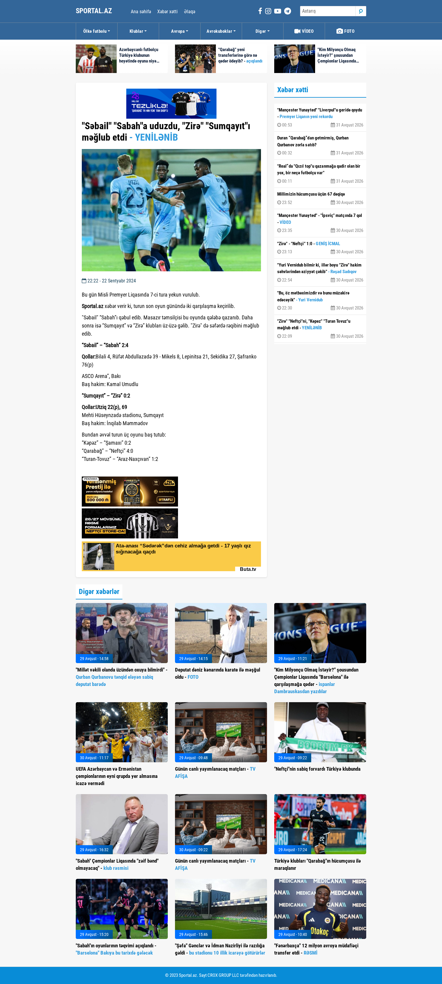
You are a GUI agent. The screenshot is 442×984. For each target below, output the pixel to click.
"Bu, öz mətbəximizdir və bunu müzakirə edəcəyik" (320, 300)
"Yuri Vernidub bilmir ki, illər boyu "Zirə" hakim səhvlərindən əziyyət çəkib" (320, 272)
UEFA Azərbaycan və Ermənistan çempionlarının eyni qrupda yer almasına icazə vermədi (117, 776)
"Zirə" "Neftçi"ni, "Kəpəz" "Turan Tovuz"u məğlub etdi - (320, 328)
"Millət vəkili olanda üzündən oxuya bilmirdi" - (121, 677)
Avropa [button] (178, 31)
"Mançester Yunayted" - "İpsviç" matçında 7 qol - (320, 223)
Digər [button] (261, 31)
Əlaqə (189, 11)
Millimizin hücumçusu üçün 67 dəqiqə (320, 198)
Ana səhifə (141, 11)
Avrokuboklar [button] (219, 31)
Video (307, 31)
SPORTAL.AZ (94, 11)
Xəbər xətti (167, 11)
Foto (349, 31)
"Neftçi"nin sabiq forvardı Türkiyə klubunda (317, 769)
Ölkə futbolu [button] (95, 31)
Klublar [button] (136, 31)
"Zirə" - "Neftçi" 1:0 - (320, 248)
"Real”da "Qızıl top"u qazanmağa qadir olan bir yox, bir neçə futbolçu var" (320, 173)
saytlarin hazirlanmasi (106, 470)
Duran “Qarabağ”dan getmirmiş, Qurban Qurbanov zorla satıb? (320, 145)
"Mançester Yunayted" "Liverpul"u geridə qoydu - (320, 117)
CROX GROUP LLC (223, 975)
